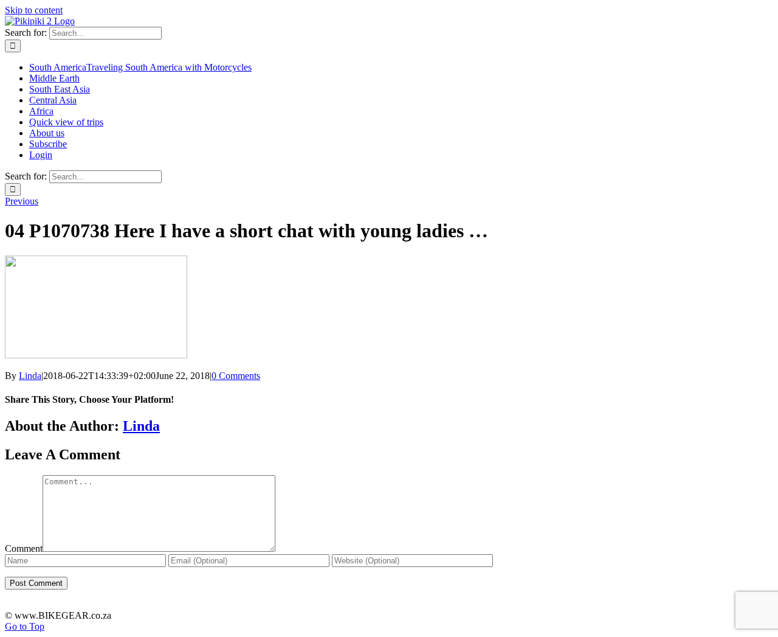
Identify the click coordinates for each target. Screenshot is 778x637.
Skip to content (34, 10)
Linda (30, 376)
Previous (21, 201)
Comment (24, 548)
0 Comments (236, 376)
